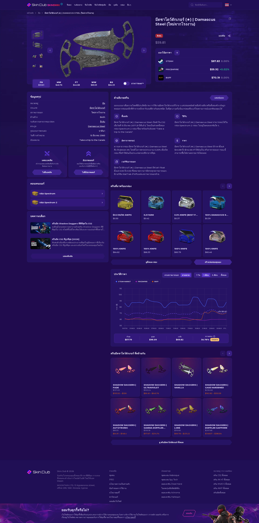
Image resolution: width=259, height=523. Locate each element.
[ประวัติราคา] (177, 52)
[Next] (229, 186)
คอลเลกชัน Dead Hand (171, 484)
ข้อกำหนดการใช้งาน (118, 488)
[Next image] (144, 50)
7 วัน (198, 275)
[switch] (126, 83)
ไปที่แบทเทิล (47, 172)
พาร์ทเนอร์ (113, 497)
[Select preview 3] (37, 55)
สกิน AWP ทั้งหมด (221, 488)
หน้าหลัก (30, 13)
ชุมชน (112, 475)
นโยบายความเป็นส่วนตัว (119, 484)
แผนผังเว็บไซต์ (115, 501)
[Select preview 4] (37, 66)
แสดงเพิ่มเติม (68, 256)
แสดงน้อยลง (219, 98)
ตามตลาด (186, 275)
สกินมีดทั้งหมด (219, 492)
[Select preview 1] (37, 34)
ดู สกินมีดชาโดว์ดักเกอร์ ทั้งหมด (171, 442)
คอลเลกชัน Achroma (170, 492)
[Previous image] (50, 50)
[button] (125, 377)
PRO (111, 479)
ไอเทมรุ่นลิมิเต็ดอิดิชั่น (170, 488)
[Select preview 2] (37, 45)
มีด (39, 13)
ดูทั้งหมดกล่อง (151, 262)
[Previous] (223, 186)
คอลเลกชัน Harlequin (170, 497)
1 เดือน (206, 275)
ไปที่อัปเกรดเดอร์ (88, 172)
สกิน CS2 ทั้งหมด (221, 475)
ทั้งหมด (223, 275)
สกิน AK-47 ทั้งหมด (222, 479)
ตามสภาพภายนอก (172, 275)
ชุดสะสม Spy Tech (169, 479)
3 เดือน (215, 275)
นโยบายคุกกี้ (114, 492)
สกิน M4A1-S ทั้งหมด (222, 484)
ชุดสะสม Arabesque (170, 475)
